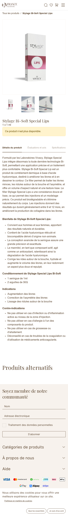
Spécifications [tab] (59, 148)
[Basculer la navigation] (63, 5)
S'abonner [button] (34, 434)
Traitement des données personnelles (30, 424)
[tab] (10, 104)
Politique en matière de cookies (18, 501)
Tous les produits (10, 13)
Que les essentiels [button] (36, 511)
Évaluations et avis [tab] (37, 148)
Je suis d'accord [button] (56, 511)
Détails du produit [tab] (12, 148)
